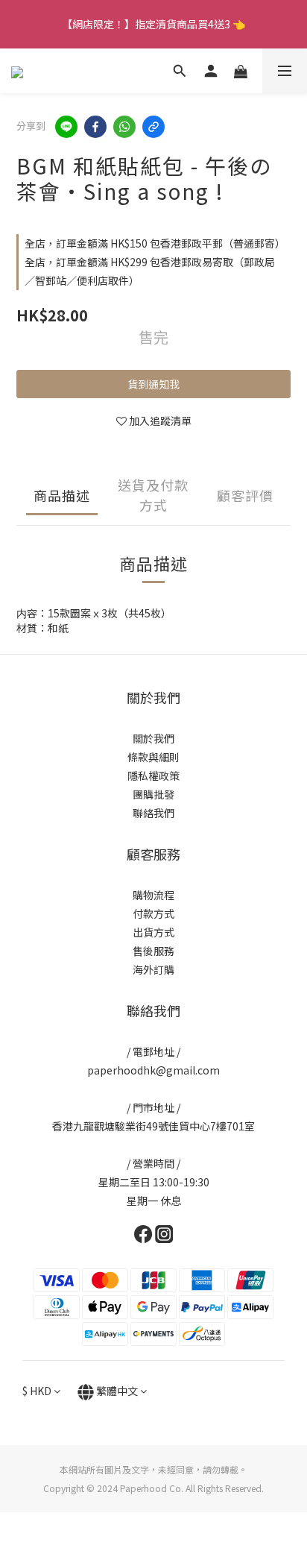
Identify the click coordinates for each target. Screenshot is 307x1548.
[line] (66, 127)
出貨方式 (153, 932)
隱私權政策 (153, 775)
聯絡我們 (153, 812)
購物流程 (153, 894)
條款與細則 (153, 756)
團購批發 (153, 794)
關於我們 (153, 738)
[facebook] (95, 127)
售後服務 (153, 950)
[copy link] (153, 127)
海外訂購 (153, 969)
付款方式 (153, 913)
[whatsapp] (124, 127)
